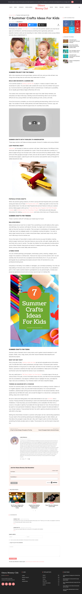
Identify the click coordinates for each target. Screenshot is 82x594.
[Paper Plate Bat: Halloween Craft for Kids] (52, 497)
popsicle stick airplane (28, 212)
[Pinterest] (25, 458)
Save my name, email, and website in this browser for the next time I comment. (24, 539)
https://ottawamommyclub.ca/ (25, 439)
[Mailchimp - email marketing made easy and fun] (52, 483)
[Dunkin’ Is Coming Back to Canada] (65, 61)
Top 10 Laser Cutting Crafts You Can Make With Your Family (17, 507)
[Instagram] (22, 458)
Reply (14, 523)
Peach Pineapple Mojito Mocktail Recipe (49, 430)
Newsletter (7, 575)
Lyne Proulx (19, 21)
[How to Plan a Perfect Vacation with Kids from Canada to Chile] (65, 46)
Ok (72, 1)
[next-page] (35, 511)
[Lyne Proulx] (14, 448)
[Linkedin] (23, 458)
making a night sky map (28, 362)
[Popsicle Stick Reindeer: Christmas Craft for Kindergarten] (34, 497)
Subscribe (77, 27)
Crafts (13, 15)
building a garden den (28, 83)
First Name (13, 471)
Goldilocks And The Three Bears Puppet (27, 210)
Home (10, 15)
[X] (27, 458)
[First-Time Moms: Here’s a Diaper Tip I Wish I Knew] (65, 51)
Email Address (14, 477)
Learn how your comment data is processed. (35, 561)
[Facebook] (20, 458)
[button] (79, 7)
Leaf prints (12, 148)
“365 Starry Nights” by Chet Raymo (31, 374)
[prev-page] (33, 511)
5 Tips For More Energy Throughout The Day (21, 430)
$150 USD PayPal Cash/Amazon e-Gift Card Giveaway (74, 41)
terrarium (50, 398)
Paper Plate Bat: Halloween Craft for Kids (51, 506)
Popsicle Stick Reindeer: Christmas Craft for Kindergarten (34, 507)
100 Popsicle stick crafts (32, 203)
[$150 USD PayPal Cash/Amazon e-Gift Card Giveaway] (65, 41)
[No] (80, 2)
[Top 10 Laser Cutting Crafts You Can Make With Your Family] (17, 497)
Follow (71, 20)
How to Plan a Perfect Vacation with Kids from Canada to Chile (74, 46)
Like (66, 20)
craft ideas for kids (27, 28)
